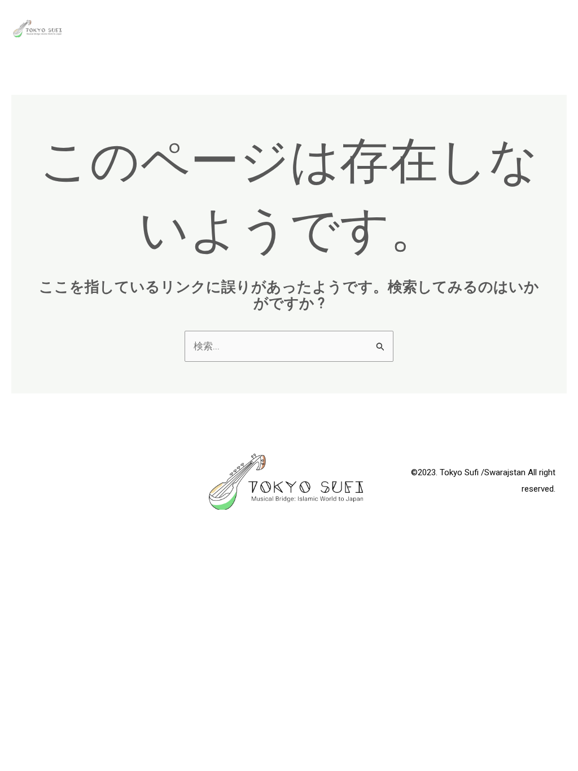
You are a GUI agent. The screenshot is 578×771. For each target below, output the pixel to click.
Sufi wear (533, 28)
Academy (300, 28)
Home (478, 28)
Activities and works (393, 28)
